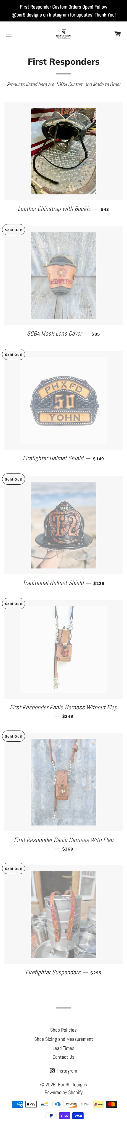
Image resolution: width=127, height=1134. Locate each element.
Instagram (66, 1071)
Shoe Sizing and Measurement (63, 1039)
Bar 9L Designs (72, 1084)
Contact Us (63, 1057)
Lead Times (63, 1048)
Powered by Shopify (64, 1092)
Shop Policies (63, 1030)
